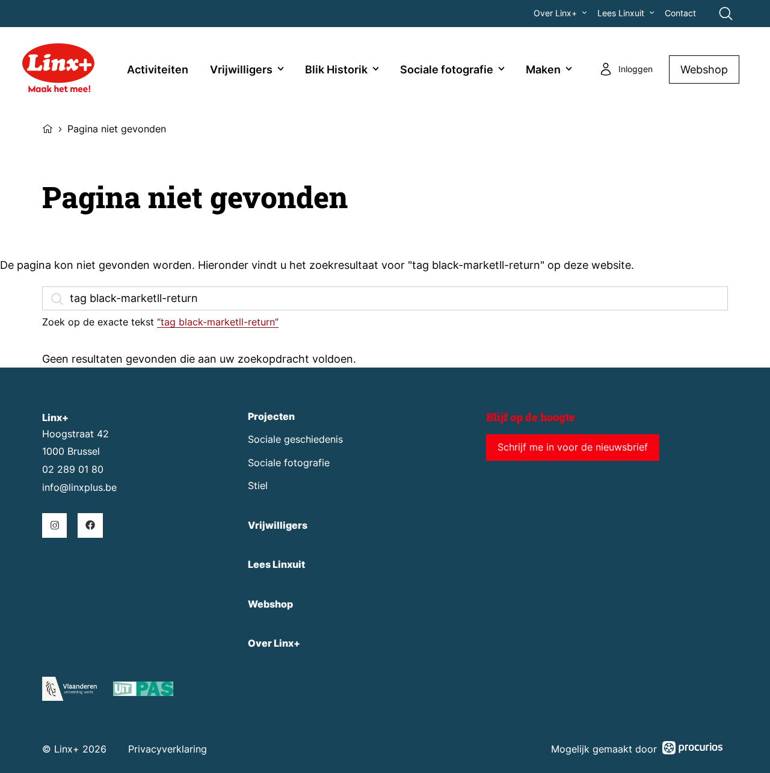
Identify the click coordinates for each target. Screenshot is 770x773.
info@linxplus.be (79, 487)
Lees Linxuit (620, 13)
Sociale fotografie (446, 69)
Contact (680, 13)
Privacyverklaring (167, 749)
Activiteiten (157, 69)
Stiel (258, 485)
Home (47, 127)
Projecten (271, 416)
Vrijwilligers (241, 69)
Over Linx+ (555, 13)
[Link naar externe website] (143, 691)
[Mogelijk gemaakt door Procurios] (692, 750)
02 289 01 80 (72, 469)
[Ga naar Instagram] (54, 525)
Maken (543, 69)
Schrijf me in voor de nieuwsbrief (572, 447)
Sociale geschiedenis (295, 439)
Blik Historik (336, 69)
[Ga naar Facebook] (90, 525)
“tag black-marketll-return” (218, 322)
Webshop (704, 69)
